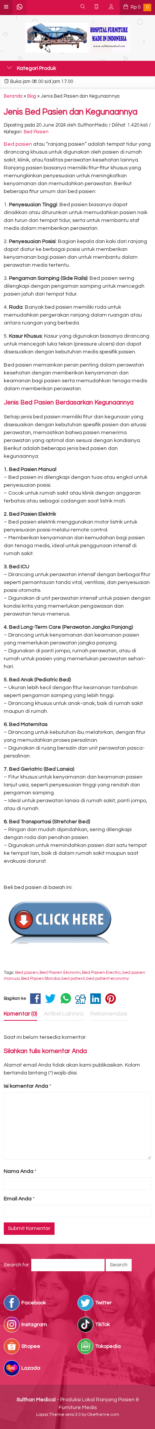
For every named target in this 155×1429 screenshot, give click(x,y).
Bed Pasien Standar (40, 978)
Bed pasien (18, 144)
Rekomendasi (108, 1014)
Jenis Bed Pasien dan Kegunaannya (70, 112)
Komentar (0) (20, 1014)
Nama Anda (18, 1171)
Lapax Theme (50, 1414)
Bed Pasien (36, 132)
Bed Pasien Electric (101, 972)
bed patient (73, 978)
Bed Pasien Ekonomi (60, 972)
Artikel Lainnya (64, 1014)
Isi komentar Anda (26, 1086)
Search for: (17, 1265)
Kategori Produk (36, 68)
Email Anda (18, 1198)
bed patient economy (107, 978)
